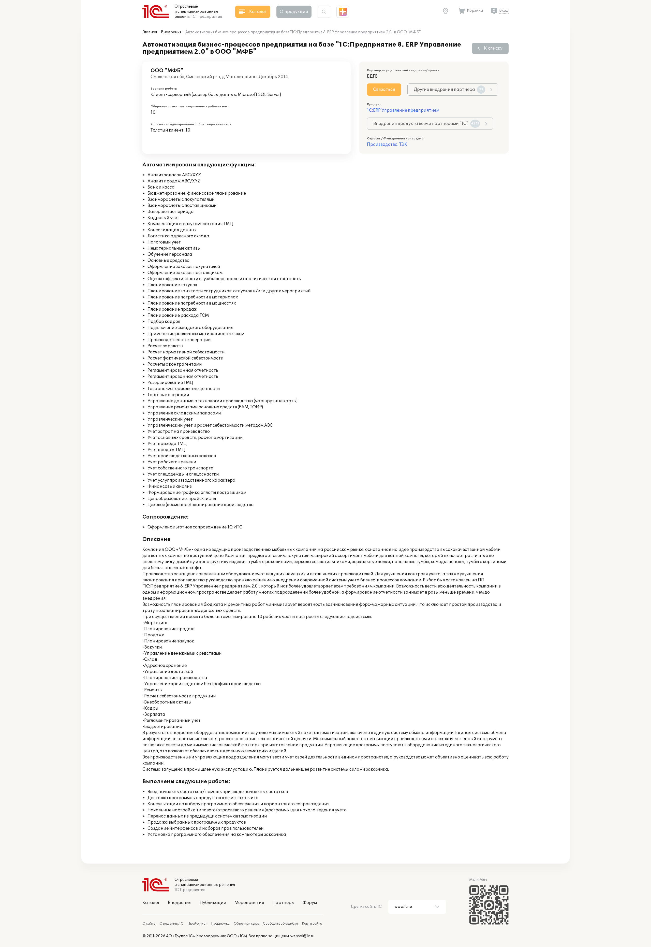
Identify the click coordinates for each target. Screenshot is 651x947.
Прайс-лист (197, 924)
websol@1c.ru (302, 936)
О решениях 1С (171, 924)
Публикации (213, 902)
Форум (310, 902)
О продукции (294, 11)
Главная (149, 32)
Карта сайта (312, 924)
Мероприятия (249, 902)
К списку (493, 48)
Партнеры (283, 902)
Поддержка (220, 924)
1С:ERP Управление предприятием (403, 110)
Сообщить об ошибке (280, 924)
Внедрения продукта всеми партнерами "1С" (426, 123)
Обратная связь (246, 924)
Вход (504, 10)
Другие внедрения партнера (448, 89)
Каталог (151, 902)
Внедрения (171, 32)
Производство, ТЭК (387, 144)
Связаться (384, 89)
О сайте (148, 924)
